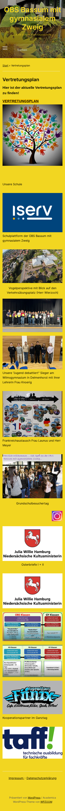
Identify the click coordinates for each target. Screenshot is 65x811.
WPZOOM (46, 801)
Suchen (57, 50)
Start (5, 65)
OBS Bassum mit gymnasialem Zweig (32, 18)
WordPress (34, 797)
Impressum (16, 778)
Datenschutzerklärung (42, 778)
